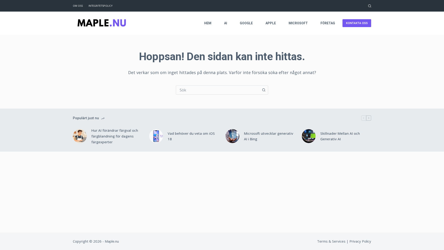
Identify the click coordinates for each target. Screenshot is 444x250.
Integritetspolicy (101, 5)
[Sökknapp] (263, 90)
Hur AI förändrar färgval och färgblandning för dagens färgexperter (114, 136)
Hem (207, 23)
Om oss (78, 5)
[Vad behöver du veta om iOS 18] (156, 136)
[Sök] (369, 5)
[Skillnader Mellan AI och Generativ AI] (309, 136)
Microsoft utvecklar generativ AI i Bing (268, 136)
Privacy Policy (360, 241)
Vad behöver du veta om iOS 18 (191, 136)
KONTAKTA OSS (357, 23)
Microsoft (298, 23)
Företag (328, 23)
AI (225, 23)
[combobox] (217, 90)
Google (246, 23)
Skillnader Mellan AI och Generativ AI (340, 136)
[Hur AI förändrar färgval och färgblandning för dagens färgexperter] (80, 136)
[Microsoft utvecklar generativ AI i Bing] (232, 136)
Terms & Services (331, 241)
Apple (270, 23)
